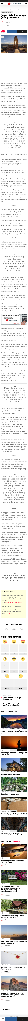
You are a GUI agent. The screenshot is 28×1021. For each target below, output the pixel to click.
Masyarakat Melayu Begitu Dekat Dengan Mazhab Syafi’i (12, 916)
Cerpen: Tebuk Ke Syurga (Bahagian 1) (14, 732)
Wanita (19, 728)
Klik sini (10, 613)
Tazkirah (13, 750)
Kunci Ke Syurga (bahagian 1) (11, 834)
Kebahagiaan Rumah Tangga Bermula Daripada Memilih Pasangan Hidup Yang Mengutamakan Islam (11, 889)
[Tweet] (22, 1019)
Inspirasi (12, 728)
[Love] (3, 844)
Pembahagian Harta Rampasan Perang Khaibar (12, 861)
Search (26, 3)
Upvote (6, 628)
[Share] (11, 1019)
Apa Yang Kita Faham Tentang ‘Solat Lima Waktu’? (14, 753)
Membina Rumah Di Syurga (10, 774)
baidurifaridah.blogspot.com (13, 602)
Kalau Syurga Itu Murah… (10, 794)
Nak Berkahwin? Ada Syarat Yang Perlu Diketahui (13, 968)
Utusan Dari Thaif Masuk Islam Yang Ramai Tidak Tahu (14, 942)
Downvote (22, 628)
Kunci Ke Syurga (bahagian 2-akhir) (14, 814)
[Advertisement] (14, 68)
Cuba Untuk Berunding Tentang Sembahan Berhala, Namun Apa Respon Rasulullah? (12, 995)
